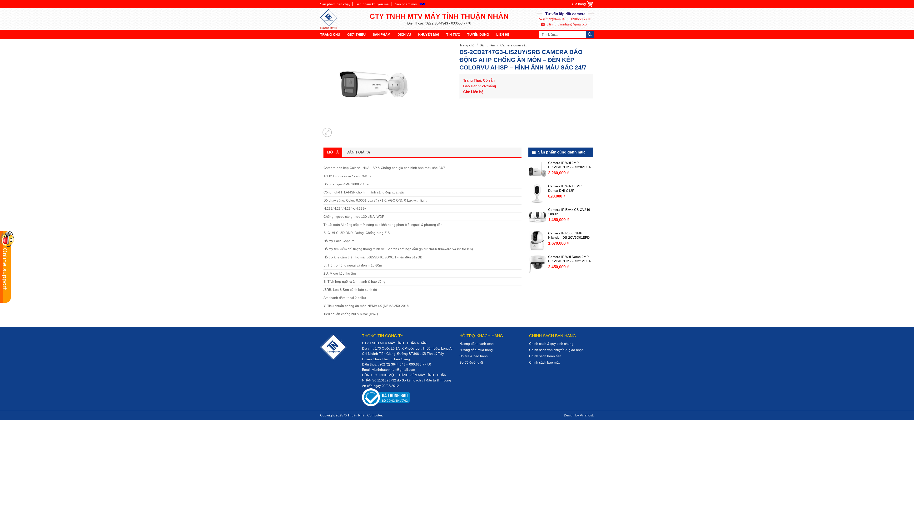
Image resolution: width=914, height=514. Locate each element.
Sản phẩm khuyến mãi (372, 4)
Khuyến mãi (428, 34)
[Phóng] (327, 132)
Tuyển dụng (478, 34)
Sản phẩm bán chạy (335, 4)
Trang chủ (330, 34)
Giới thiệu (356, 34)
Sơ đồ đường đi (471, 362)
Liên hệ (502, 34)
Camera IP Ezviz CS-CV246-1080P (569, 212)
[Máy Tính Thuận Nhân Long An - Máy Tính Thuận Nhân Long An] (331, 19)
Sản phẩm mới (406, 4)
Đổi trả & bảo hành (473, 356)
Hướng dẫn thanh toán (476, 344)
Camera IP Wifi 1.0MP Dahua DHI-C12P (564, 188)
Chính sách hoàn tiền (545, 356)
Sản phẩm (381, 34)
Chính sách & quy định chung (551, 344)
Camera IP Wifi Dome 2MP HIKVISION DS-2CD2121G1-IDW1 (569, 259)
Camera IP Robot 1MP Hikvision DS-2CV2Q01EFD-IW (569, 235)
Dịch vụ (404, 34)
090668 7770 (581, 19)
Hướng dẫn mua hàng (476, 350)
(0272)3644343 (554, 19)
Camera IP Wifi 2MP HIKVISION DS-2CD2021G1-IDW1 (569, 165)
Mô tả (333, 152)
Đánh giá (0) (358, 152)
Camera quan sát (513, 45)
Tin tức (453, 34)
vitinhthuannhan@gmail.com (568, 24)
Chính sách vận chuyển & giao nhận (556, 350)
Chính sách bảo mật (544, 362)
